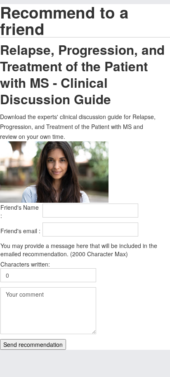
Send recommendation (33, 344)
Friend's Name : (19, 211)
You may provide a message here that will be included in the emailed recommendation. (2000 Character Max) (78, 249)
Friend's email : (20, 231)
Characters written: (25, 264)
